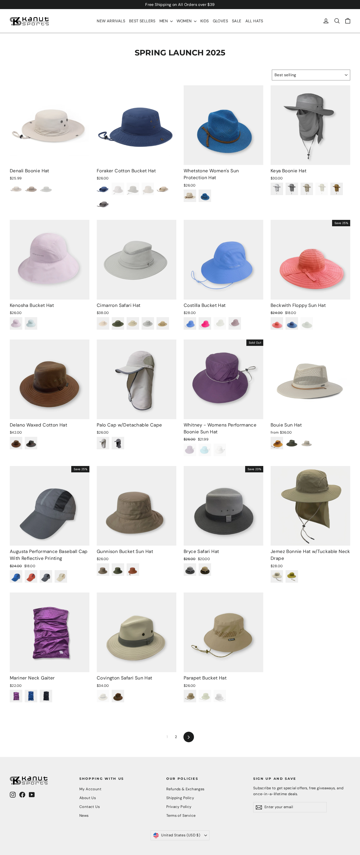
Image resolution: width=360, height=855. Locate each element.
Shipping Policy (180, 797)
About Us (87, 797)
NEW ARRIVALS (111, 21)
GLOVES (220, 21)
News (84, 815)
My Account (90, 789)
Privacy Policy (179, 806)
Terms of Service (180, 815)
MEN (164, 21)
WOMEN (185, 21)
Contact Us (89, 806)
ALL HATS (254, 21)
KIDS (204, 21)
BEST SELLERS (142, 21)
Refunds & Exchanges (185, 789)
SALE (236, 21)
